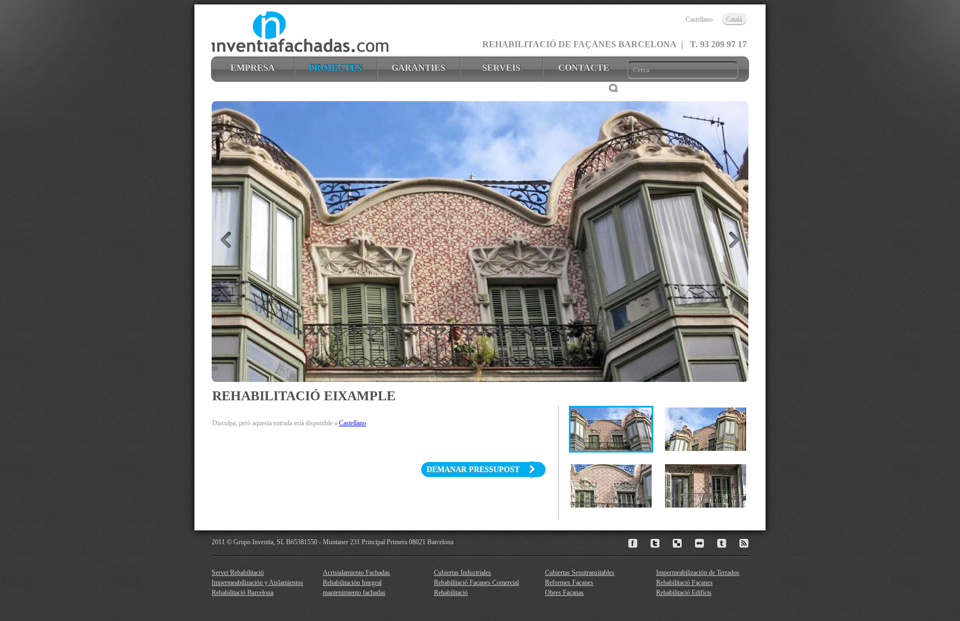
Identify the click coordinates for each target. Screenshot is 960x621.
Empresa (253, 67)
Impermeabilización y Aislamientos (257, 583)
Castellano (352, 423)
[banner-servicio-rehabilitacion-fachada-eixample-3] (611, 486)
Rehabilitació (451, 593)
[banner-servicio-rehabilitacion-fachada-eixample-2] (705, 429)
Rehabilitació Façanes (684, 583)
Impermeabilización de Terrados (697, 573)
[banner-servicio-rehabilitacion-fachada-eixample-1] (611, 429)
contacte (583, 67)
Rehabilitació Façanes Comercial (476, 583)
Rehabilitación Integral (352, 583)
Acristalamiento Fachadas (356, 573)
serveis (501, 67)
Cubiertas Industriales (462, 573)
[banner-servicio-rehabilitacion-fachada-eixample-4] (705, 486)
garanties (419, 67)
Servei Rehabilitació (238, 573)
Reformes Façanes (569, 583)
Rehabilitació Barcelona (242, 593)
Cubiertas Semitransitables (579, 573)
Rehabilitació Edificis (684, 593)
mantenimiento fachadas (354, 593)
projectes (335, 67)
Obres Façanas (564, 593)
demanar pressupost (475, 469)
